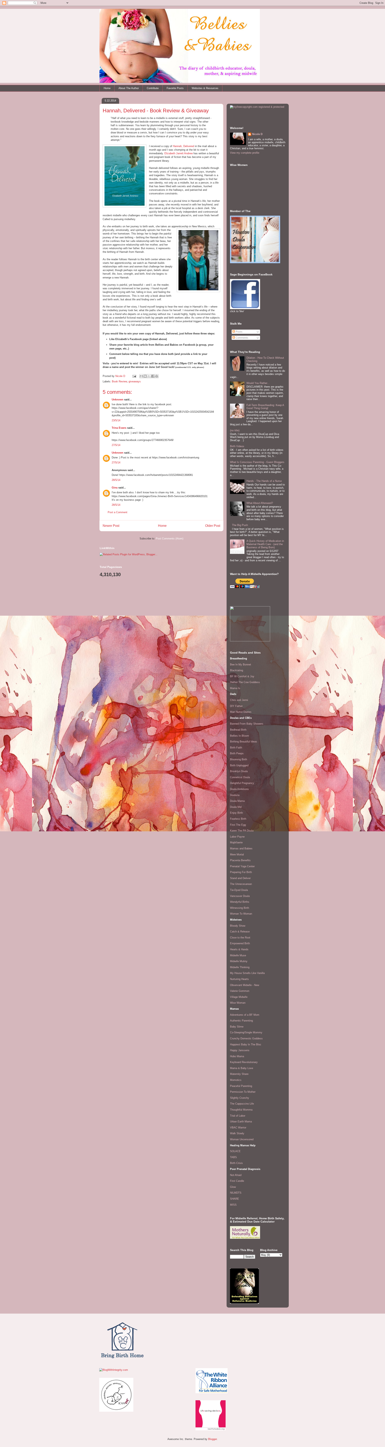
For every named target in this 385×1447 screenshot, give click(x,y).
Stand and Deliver (240, 878)
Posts (238, 331)
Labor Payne (237, 836)
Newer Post (111, 525)
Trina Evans (119, 427)
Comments (241, 337)
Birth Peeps (237, 753)
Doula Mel (236, 806)
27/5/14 (116, 445)
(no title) (234, 430)
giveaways (135, 381)
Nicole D (257, 134)
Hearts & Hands (239, 949)
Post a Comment (117, 512)
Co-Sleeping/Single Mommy (246, 1032)
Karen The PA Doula (241, 830)
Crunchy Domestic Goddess (246, 1038)
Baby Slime (236, 1026)
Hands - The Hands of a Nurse (264, 480)
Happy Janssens (239, 1050)
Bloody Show (237, 925)
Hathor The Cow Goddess (245, 682)
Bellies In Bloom (239, 735)
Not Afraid (235, 1175)
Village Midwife (238, 996)
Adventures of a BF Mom (244, 1014)
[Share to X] (149, 376)
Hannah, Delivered (183, 146)
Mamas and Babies (241, 848)
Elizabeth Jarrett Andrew (178, 153)
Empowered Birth (240, 943)
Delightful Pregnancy (242, 783)
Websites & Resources (205, 88)
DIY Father (236, 706)
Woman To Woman (241, 913)
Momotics (235, 1079)
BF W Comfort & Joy (242, 676)
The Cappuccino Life (242, 1103)
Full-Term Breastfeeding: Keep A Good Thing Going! (265, 407)
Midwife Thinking (239, 967)
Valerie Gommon (239, 990)
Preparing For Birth (241, 872)
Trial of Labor (237, 1115)
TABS (233, 1157)
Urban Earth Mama (241, 1121)
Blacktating (236, 670)
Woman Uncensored (241, 1139)
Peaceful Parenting (241, 1086)
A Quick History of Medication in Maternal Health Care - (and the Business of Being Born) (265, 544)
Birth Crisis (236, 1163)
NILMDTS (235, 1192)
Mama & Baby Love (241, 1068)
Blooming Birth (238, 759)
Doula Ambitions (239, 789)
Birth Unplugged (239, 765)
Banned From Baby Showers (246, 723)
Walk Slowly (237, 1133)
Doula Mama (237, 800)
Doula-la (234, 795)
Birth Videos (237, 446)
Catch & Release (240, 931)
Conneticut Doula (240, 777)
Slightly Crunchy (239, 1097)
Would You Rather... (258, 383)
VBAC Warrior (238, 1127)
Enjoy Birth (236, 812)
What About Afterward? (259, 503)
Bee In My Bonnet (240, 664)
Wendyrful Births (239, 901)
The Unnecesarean (241, 883)
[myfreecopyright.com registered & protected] (257, 106)
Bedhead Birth (238, 729)
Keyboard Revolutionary (244, 1062)
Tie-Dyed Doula (239, 890)
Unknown (117, 399)
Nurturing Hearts (239, 979)
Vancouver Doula (240, 896)
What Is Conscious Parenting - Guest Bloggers (257, 462)
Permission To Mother (242, 1091)
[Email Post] (134, 376)
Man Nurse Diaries (240, 711)
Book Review (119, 381)
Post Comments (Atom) (169, 538)
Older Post (212, 525)
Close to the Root (240, 937)
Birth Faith (236, 747)
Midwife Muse (238, 955)
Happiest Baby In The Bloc (245, 1044)
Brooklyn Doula (239, 771)
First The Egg (238, 824)
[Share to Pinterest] (157, 376)
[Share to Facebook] (153, 376)
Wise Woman (237, 1002)
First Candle (237, 1180)
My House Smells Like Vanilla (247, 973)
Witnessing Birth (239, 907)
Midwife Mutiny (238, 961)
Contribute (153, 88)
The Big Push (240, 525)
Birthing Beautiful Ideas (243, 741)
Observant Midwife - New (244, 985)
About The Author (129, 88)
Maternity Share (239, 1073)
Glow (233, 1186)
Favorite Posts (175, 88)
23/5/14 (116, 420)
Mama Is (235, 688)
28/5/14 (116, 479)
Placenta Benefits (240, 860)
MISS (233, 1204)
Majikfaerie (236, 842)
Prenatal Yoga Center (242, 866)
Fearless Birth (238, 818)
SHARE (234, 1198)
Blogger (212, 1439)
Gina (115, 487)
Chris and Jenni (239, 700)
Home (107, 88)
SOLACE (235, 1151)
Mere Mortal (237, 854)
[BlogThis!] (145, 376)
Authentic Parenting (241, 1020)
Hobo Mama (237, 1056)
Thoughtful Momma (241, 1109)
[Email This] (141, 376)
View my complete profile (244, 152)
